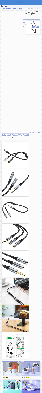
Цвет (24, 22)
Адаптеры (21, 8)
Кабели (17, 8)
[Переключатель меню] (40, 6)
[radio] (33, 22)
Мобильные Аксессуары (10, 8)
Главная (3, 8)
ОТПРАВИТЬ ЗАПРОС (36, 27)
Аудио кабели (26, 27)
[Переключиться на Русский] (18, 3)
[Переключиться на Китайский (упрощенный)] (22, 2)
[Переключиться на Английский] (20, 1)
